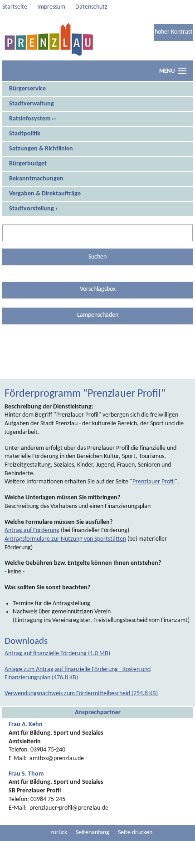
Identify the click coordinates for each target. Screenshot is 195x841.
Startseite (14, 7)
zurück (58, 832)
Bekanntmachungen (36, 178)
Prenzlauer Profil (153, 481)
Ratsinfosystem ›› (32, 118)
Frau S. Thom (26, 774)
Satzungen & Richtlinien (41, 148)
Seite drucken (135, 832)
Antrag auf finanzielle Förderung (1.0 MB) (57, 653)
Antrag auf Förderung (32, 530)
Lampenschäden (97, 315)
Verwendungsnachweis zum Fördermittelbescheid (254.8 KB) (81, 693)
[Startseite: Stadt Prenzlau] (48, 39)
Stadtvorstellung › (33, 208)
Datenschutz (91, 7)
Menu (167, 71)
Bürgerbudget (28, 163)
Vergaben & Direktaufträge (45, 193)
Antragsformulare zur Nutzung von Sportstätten (65, 539)
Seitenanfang (92, 832)
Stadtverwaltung (31, 103)
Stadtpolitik (24, 133)
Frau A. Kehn (26, 724)
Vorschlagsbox (98, 289)
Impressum (51, 7)
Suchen (97, 257)
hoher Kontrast (174, 32)
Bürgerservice (27, 88)
